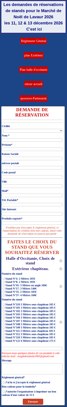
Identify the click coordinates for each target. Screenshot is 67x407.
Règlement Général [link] (33, 41)
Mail (5, 190)
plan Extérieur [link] (33, 55)
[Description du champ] (61, 261)
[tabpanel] (33, 17)
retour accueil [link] (33, 84)
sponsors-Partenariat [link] (33, 98)
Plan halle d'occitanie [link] (33, 69)
